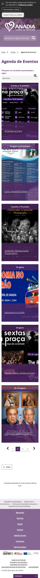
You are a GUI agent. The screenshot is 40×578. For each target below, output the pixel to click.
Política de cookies (25, 5)
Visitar (13, 52)
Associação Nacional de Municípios (14, 567)
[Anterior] (6, 449)
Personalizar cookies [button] (11, 9)
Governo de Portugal (19, 560)
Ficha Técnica (5, 504)
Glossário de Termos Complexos (19, 506)
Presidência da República (18, 562)
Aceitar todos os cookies (12, 15)
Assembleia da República (18, 565)
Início (4, 52)
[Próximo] (33, 449)
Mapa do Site (28, 501)
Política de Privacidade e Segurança (24, 504)
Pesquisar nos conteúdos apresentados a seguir (18, 71)
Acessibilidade (33, 567)
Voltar (8, 467)
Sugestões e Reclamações (12, 501)
